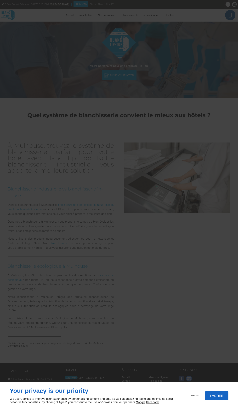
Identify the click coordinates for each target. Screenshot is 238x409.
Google (140, 402)
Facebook (152, 402)
